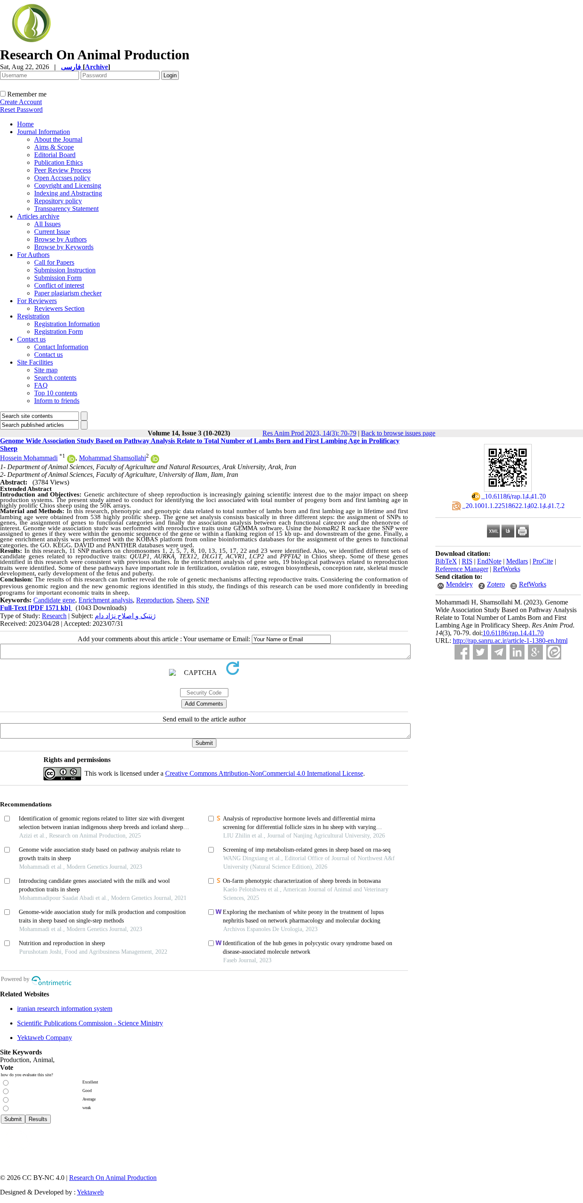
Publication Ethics (58, 162)
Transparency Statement (66, 208)
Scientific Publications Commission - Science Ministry (90, 1023)
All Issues (47, 224)
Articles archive (38, 216)
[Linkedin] (517, 652)
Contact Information (61, 346)
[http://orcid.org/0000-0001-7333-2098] (71, 460)
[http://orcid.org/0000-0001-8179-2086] (155, 460)
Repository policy (58, 200)
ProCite (543, 561)
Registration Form (58, 331)
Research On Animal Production (113, 1177)
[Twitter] (480, 652)
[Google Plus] (535, 652)
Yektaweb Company (44, 1037)
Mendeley (459, 584)
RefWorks (506, 568)
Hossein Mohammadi (29, 457)
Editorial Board (55, 154)
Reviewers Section (59, 308)
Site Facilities (35, 362)
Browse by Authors (60, 239)
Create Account (21, 101)
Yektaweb (90, 1192)
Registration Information (67, 323)
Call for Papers (54, 262)
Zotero (496, 584)
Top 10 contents (55, 393)
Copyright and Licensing (67, 185)
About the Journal (58, 139)
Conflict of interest (59, 285)
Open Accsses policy (62, 177)
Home (25, 124)
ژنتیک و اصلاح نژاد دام (125, 615)
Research (54, 615)
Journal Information (43, 131)
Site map (46, 370)
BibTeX (446, 561)
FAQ (41, 385)
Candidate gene (54, 600)
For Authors (33, 254)
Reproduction (154, 600)
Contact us (31, 339)
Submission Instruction (65, 270)
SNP (202, 600)
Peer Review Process (62, 170)
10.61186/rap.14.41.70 (513, 633)
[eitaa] (553, 652)
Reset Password (21, 109)
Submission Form (58, 277)
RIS (467, 561)
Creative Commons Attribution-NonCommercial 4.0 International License (264, 773)
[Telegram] (498, 652)
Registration (33, 316)
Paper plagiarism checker (68, 293)
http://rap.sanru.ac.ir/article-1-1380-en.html (510, 640)
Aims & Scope (54, 147)
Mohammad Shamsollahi (112, 457)
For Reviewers (37, 300)
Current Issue (52, 231)
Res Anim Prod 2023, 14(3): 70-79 (309, 433)
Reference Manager (461, 568)
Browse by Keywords (63, 247)
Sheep (184, 600)
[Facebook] (462, 652)
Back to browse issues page (398, 433)
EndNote (489, 561)
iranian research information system (64, 1008)
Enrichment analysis (106, 600)
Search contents (55, 377)
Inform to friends (56, 400)
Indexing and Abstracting (68, 193)
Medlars (517, 561)
